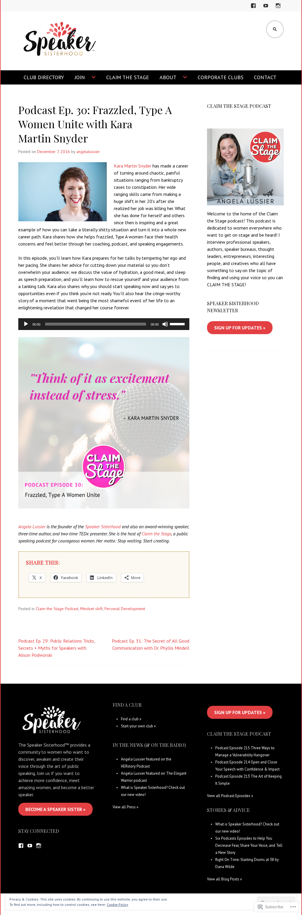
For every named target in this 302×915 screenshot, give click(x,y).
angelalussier (88, 151)
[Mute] (165, 324)
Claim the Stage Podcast (57, 608)
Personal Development (124, 608)
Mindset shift (91, 608)
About (168, 77)
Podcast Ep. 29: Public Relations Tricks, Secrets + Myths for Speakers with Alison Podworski (56, 648)
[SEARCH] (275, 29)
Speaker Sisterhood (103, 526)
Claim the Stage (127, 77)
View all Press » (125, 807)
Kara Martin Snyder (132, 166)
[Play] (26, 324)
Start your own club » (138, 726)
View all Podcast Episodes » (230, 795)
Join (80, 77)
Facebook (254, 9)
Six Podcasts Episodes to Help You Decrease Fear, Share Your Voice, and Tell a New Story (249, 845)
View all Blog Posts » (224, 879)
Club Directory (44, 77)
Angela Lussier (31, 526)
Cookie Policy (117, 904)
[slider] (178, 323)
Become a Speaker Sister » (55, 809)
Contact (265, 77)
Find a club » (131, 718)
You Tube (266, 9)
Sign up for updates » (239, 328)
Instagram (278, 9)
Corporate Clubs (220, 77)
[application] (103, 324)
